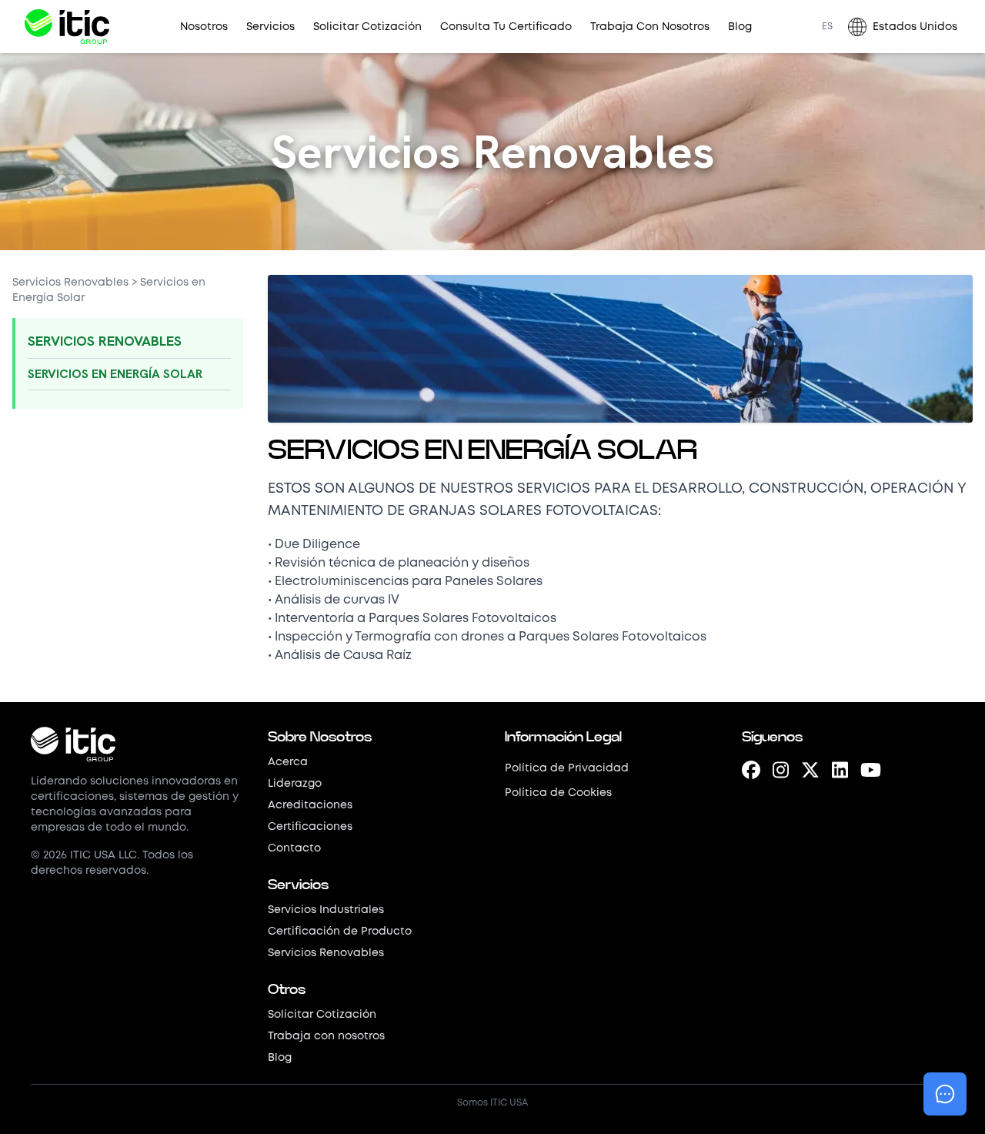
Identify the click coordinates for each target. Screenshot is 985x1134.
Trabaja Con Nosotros (650, 27)
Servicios (270, 27)
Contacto (294, 848)
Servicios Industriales (326, 910)
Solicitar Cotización (367, 27)
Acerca (288, 762)
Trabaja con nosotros (326, 1036)
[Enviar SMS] (945, 1094)
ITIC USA (509, 1103)
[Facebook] (751, 772)
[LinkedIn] (840, 772)
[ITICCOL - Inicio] (137, 744)
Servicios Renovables (70, 282)
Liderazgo (295, 783)
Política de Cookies (558, 793)
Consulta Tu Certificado (506, 27)
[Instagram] (781, 772)
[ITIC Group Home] (67, 26)
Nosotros (204, 27)
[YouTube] (870, 772)
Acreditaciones (310, 805)
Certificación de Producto (340, 931)
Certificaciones (310, 826)
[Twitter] (810, 772)
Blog (740, 27)
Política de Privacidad (567, 768)
